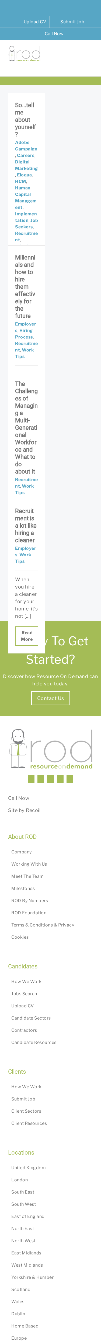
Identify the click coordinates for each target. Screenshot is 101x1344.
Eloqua (24, 175)
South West (23, 1204)
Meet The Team (27, 876)
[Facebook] (40, 779)
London (19, 1179)
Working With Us (29, 864)
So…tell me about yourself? (25, 120)
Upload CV (22, 1005)
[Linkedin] (31, 779)
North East (22, 1228)
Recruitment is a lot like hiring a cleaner (26, 526)
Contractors (24, 1030)
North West (23, 1240)
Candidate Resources (34, 1042)
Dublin (18, 1313)
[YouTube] (50, 779)
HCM (20, 181)
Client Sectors (26, 1111)
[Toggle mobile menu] (91, 54)
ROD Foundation (28, 912)
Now (23, 798)
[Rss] (60, 779)
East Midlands (26, 1253)
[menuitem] (31, 22)
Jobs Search (24, 993)
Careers (25, 155)
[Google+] (70, 779)
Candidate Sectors (31, 1018)
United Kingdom (28, 1167)
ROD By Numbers (29, 900)
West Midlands (27, 1265)
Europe (19, 1338)
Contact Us (50, 698)
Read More (27, 636)
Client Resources (29, 1123)
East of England (28, 1216)
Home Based (25, 1326)
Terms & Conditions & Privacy (42, 925)
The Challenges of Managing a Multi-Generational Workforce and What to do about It (26, 427)
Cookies (20, 937)
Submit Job (23, 1099)
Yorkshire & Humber (32, 1277)
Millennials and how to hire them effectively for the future (25, 286)
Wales (18, 1301)
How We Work (26, 981)
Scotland (20, 1289)
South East (22, 1192)
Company (21, 852)
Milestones (23, 888)
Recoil (33, 810)
